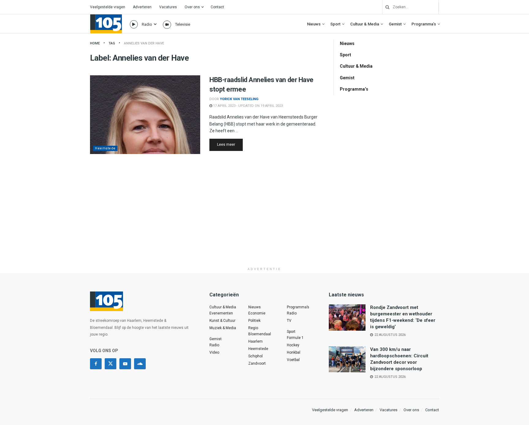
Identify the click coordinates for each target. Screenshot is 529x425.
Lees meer (230, 144)
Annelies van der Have (144, 43)
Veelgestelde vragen (107, 7)
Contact (217, 7)
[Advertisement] (264, 221)
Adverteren (142, 7)
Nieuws (314, 24)
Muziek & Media (222, 328)
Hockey (293, 345)
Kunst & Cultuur (222, 320)
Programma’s (423, 24)
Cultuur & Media (364, 24)
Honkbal (293, 352)
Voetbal (293, 360)
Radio (147, 24)
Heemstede (105, 148)
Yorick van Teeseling (239, 99)
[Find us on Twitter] (110, 363)
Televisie (182, 24)
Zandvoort (257, 363)
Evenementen (221, 313)
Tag (112, 43)
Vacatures (168, 7)
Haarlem (255, 341)
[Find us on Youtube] (125, 363)
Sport (335, 24)
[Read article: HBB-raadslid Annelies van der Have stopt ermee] (145, 114)
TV (289, 320)
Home (95, 43)
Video (214, 352)
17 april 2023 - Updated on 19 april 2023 (247, 106)
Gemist (395, 24)
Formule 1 (295, 338)
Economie (256, 313)
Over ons (192, 7)
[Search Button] (385, 7)
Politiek (254, 320)
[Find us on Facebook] (96, 363)
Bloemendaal (259, 334)
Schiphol (255, 356)
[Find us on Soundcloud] (140, 363)
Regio (253, 328)
